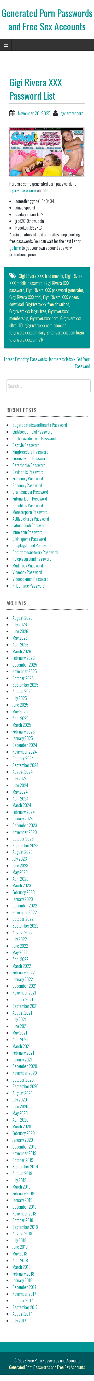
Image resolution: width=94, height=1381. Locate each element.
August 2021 (22, 1013)
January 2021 (22, 1059)
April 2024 (20, 798)
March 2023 (22, 885)
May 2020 (20, 1113)
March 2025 (22, 725)
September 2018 (25, 1227)
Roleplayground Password (32, 559)
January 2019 (22, 1200)
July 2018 (19, 1240)
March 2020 (22, 1126)
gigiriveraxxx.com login (65, 332)
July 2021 (19, 1019)
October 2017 (23, 1300)
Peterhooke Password (29, 465)
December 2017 (24, 1287)
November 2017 (24, 1294)
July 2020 (20, 1099)
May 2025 (20, 711)
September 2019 (25, 1166)
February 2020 (24, 1133)
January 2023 (23, 899)
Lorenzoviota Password (30, 458)
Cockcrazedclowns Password (34, 438)
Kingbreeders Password (30, 452)
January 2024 (23, 818)
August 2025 (23, 691)
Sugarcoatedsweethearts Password (40, 425)
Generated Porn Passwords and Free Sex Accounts (47, 19)
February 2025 (24, 732)
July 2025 (20, 698)
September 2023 (25, 845)
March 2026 (22, 651)
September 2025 (25, 685)
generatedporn (72, 113)
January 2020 (23, 1140)
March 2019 (22, 1187)
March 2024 (22, 805)
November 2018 (24, 1213)
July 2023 (20, 859)
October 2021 (23, 999)
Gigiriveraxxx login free (27, 311)
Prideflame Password (29, 586)
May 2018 (20, 1254)
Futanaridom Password (30, 499)
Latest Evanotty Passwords (25, 359)
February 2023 (24, 892)
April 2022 (20, 959)
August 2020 (23, 1093)
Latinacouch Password (29, 525)
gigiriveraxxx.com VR (26, 339)
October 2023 (23, 839)
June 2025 (20, 705)
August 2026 (23, 618)
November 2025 (25, 671)
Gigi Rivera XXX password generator (54, 290)
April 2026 (20, 644)
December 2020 (25, 1066)
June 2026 (20, 631)
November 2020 (25, 1073)
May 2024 (20, 792)
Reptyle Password (26, 445)
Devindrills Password (28, 472)
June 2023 (20, 865)
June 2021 (20, 1026)
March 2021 (22, 1046)
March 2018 (22, 1267)
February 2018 (23, 1274)
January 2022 (23, 979)
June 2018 (20, 1247)
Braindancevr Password (30, 492)
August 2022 (23, 932)
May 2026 (20, 638)
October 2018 (23, 1220)
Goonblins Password (28, 505)
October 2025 (23, 678)
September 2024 (25, 765)
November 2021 (24, 993)
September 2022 (25, 926)
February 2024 (24, 812)
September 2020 (25, 1086)
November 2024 (25, 752)
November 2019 (24, 1153)
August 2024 (23, 772)
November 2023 (25, 832)
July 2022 (20, 939)
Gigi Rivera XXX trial (25, 297)
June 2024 (20, 785)
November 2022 (25, 912)
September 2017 (25, 1307)
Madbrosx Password (28, 565)
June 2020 (20, 1106)
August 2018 (22, 1233)
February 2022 (24, 972)
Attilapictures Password (31, 519)
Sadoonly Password (27, 485)
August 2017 (22, 1314)
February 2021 (23, 1053)
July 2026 (20, 624)
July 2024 (20, 778)
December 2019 (25, 1147)
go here (15, 248)
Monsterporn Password (30, 512)
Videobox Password (27, 572)
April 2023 (20, 879)
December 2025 (25, 665)
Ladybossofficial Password (32, 432)
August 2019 (22, 1173)
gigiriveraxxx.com (22, 190)
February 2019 (23, 1193)
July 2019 (19, 1180)
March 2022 (22, 966)
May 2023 (20, 872)
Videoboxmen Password (30, 579)
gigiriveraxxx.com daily (27, 332)
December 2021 (25, 986)
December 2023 (25, 825)
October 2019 (23, 1160)
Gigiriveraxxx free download (47, 304)
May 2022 (20, 952)
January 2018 (22, 1280)
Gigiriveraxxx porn (44, 318)
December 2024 (25, 745)
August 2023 (23, 852)
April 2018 (20, 1260)
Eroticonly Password (28, 478)
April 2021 (20, 1039)
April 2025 (20, 718)
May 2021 (20, 1033)
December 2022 (25, 905)
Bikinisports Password (29, 539)
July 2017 (19, 1320)
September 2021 (25, 1006)
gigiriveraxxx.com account (45, 325)
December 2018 (25, 1207)
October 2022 (23, 919)
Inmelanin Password (28, 532)
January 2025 (23, 738)
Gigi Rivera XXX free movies (41, 275)
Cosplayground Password (32, 545)
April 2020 (20, 1120)
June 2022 (20, 946)
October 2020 (23, 1080)
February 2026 (24, 658)
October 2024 (23, 758)
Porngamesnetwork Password (35, 552)
